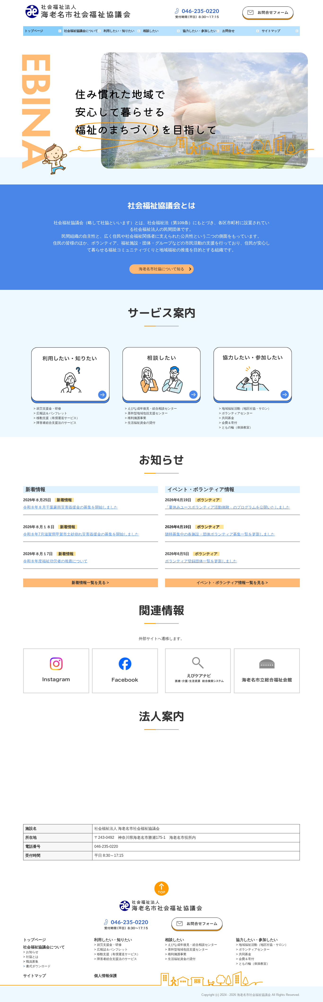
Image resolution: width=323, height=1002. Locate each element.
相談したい (150, 31)
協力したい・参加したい (200, 31)
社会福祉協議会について (81, 31)
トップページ (34, 31)
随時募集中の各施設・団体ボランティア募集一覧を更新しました (220, 534)
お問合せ (228, 31)
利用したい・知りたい (119, 31)
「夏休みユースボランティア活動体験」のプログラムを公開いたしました (227, 507)
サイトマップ (271, 31)
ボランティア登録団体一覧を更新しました (201, 561)
